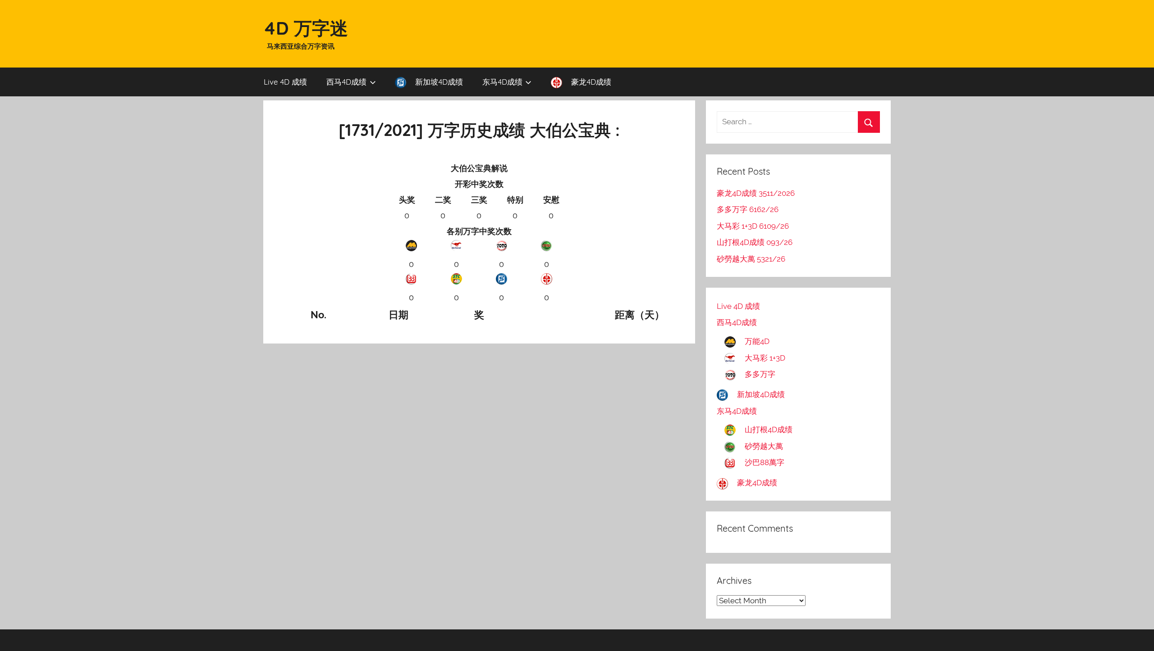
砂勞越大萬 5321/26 (751, 258)
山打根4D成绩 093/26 (754, 242)
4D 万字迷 (305, 28)
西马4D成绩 (346, 81)
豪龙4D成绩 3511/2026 (756, 193)
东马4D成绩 (502, 81)
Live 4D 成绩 (285, 81)
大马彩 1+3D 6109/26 (753, 226)
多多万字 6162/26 (747, 209)
